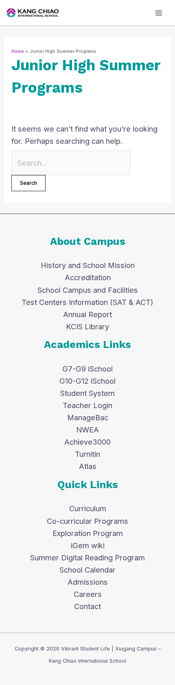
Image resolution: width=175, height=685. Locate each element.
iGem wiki (88, 545)
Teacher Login (87, 405)
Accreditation (88, 277)
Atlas (87, 466)
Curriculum (87, 508)
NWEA (87, 429)
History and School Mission (88, 265)
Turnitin (87, 453)
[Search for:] (70, 162)
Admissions (88, 581)
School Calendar (87, 569)
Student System (87, 393)
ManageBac (87, 417)
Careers (88, 594)
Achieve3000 (87, 441)
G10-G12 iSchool (87, 380)
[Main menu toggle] (158, 12)
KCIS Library (87, 326)
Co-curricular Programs (87, 520)
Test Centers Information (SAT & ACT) (87, 302)
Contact (87, 606)
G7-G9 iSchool (87, 368)
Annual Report (87, 314)
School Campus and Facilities (87, 289)
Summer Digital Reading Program (87, 557)
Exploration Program (87, 533)
